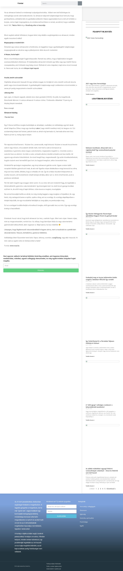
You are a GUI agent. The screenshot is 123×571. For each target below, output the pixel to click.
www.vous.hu (14, 246)
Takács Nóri (16, 25)
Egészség (83, 514)
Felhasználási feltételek (53, 564)
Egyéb (82, 526)
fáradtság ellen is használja (35, 25)
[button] (20, 3)
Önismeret (83, 510)
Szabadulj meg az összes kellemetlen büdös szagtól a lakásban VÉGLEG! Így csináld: (101, 278)
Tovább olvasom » (90, 94)
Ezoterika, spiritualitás (87, 518)
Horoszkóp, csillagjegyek (87, 506)
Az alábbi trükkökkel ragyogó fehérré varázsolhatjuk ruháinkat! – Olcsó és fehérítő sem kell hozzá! (102, 471)
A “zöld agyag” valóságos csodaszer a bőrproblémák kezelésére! (99, 406)
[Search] (80, 3)
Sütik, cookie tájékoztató (54, 566)
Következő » (111, 489)
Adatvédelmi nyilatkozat (53, 569)
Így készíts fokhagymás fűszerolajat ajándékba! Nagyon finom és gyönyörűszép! (101, 215)
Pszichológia (84, 522)
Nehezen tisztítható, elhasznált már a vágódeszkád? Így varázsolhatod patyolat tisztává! (100, 150)
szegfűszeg (56, 238)
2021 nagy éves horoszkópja (96, 84)
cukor (38, 128)
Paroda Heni (9, 117)
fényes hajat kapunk (32, 68)
